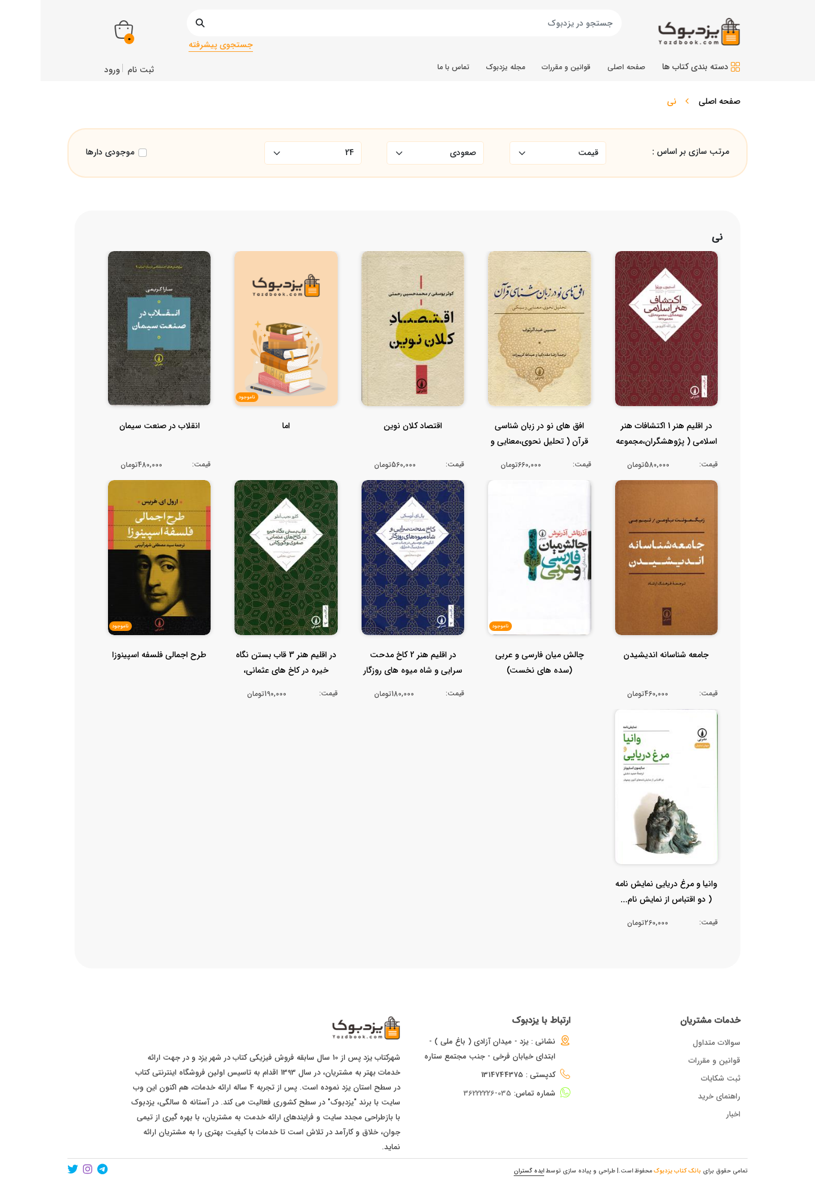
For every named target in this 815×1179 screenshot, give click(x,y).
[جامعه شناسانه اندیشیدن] (666, 678)
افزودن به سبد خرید (671, 317)
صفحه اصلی (719, 101)
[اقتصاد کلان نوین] (413, 449)
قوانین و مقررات (714, 1060)
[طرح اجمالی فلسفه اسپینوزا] (159, 678)
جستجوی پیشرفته (221, 44)
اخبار (733, 1114)
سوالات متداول (716, 1042)
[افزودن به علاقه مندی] (666, 340)
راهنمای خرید (719, 1096)
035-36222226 (487, 1093)
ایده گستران (529, 1170)
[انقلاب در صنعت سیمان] (159, 449)
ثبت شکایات (720, 1078)
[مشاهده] (695, 340)
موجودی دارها (110, 152)
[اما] (286, 449)
